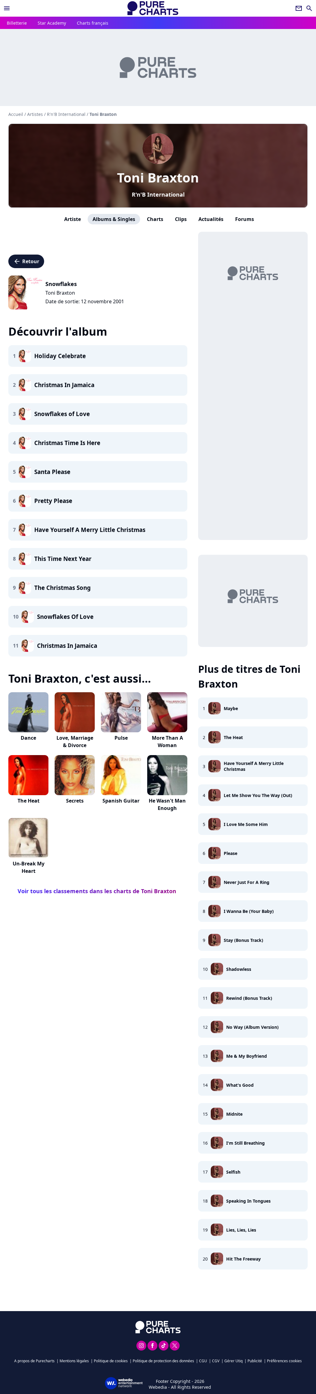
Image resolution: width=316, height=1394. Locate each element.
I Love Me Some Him (246, 824)
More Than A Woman (167, 741)
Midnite (234, 1114)
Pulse (121, 737)
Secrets (75, 800)
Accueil (15, 114)
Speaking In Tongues (248, 1201)
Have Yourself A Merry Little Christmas (254, 766)
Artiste (72, 219)
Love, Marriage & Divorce (74, 741)
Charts (155, 219)
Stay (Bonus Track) (243, 940)
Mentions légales (74, 1360)
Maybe (231, 708)
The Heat (29, 800)
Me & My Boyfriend (246, 1056)
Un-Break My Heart (28, 867)
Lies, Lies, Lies (241, 1230)
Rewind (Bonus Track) (249, 998)
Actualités (210, 219)
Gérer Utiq (233, 1360)
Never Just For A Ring (246, 882)
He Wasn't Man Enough (167, 804)
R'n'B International (158, 194)
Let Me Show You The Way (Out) (258, 795)
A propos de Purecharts (34, 1360)
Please (230, 853)
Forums (244, 219)
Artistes (35, 114)
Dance (28, 737)
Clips (181, 219)
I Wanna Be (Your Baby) (249, 911)
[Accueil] (152, 8)
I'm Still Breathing (245, 1143)
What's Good (240, 1085)
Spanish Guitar (120, 800)
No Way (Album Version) (252, 1027)
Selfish (233, 1172)
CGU (203, 1360)
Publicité (254, 1360)
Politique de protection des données (163, 1360)
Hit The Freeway (243, 1259)
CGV (215, 1360)
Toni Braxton (158, 177)
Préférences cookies (284, 1360)
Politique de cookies (111, 1360)
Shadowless (238, 969)
